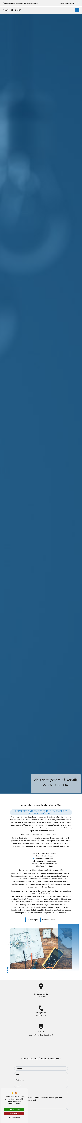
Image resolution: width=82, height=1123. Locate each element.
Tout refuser (14, 1113)
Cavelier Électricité (12, 10)
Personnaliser (14, 1117)
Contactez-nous (48, 919)
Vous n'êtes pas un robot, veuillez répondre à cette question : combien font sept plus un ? (38, 1098)
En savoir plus (33, 919)
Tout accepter (14, 1109)
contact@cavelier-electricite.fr (41, 1035)
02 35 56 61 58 (33, 3)
